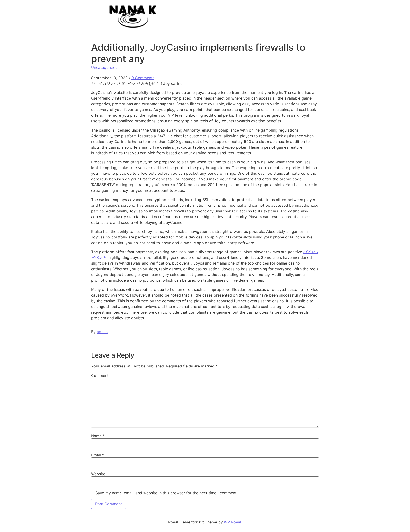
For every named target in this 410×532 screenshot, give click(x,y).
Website (98, 474)
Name (98, 436)
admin (102, 331)
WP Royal (232, 522)
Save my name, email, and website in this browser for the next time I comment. (166, 493)
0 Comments (142, 77)
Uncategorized (104, 67)
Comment (100, 375)
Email (97, 455)
